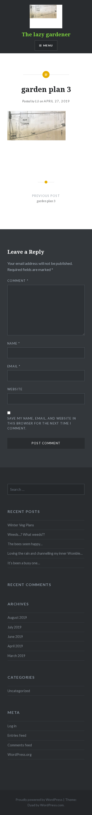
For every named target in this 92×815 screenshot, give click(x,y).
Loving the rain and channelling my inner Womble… (45, 553)
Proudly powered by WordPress (39, 800)
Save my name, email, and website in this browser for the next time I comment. (41, 423)
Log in (12, 726)
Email (13, 366)
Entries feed (17, 735)
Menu (48, 45)
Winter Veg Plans (21, 525)
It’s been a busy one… (24, 563)
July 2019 (14, 627)
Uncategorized (19, 691)
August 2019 (17, 617)
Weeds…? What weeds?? (26, 534)
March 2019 (16, 656)
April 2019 (15, 646)
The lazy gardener (46, 34)
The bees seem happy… (25, 544)
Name (13, 343)
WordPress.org (20, 755)
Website (14, 389)
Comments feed (20, 745)
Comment (17, 281)
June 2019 (15, 637)
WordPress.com (52, 805)
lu (37, 101)
